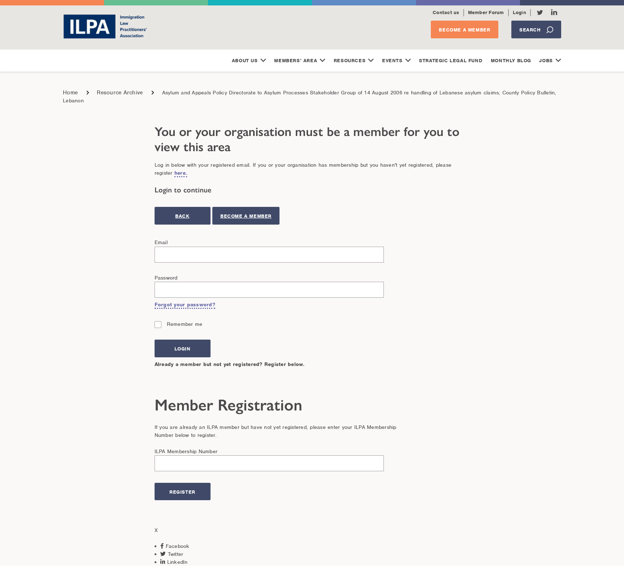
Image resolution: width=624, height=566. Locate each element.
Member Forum (486, 12)
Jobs (545, 61)
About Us (245, 61)
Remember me (185, 324)
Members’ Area (295, 61)
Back (182, 216)
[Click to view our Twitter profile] (540, 12)
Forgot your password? (185, 304)
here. (180, 173)
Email (161, 242)
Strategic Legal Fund (450, 61)
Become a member (464, 30)
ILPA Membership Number (186, 451)
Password (166, 278)
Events (392, 61)
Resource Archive (120, 92)
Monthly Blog (511, 61)
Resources (349, 61)
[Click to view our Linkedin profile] (554, 12)
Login (519, 12)
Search (530, 30)
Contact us (446, 12)
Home (70, 92)
